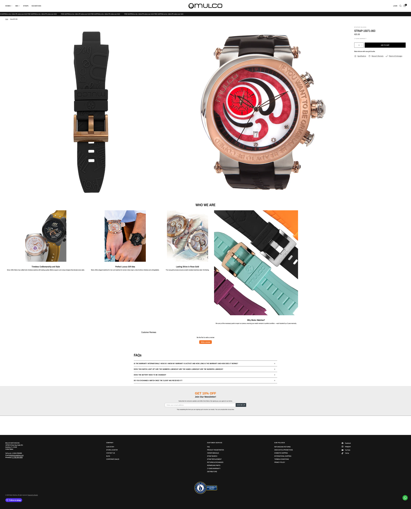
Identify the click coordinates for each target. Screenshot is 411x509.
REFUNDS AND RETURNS (282, 447)
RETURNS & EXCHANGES (215, 462)
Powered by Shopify (33, 495)
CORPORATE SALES (112, 459)
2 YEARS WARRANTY (213, 468)
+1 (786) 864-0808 (17, 457)
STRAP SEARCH (212, 456)
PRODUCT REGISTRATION (215, 450)
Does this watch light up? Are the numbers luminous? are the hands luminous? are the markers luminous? (178, 369)
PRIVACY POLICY (279, 462)
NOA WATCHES (36, 6)
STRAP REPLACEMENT (214, 459)
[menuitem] (9, 6)
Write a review (205, 342)
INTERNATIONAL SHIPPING (282, 456)
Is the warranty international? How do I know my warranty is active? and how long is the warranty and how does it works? (186, 363)
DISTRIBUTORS (212, 471)
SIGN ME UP (241, 405)
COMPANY (110, 442)
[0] (404, 6)
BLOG (108, 456)
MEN (16, 6)
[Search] (400, 6)
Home (6, 19)
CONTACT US (110, 453)
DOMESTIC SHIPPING (281, 453)
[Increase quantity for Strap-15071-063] (361, 45)
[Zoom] (172, 31)
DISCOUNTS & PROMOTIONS (283, 450)
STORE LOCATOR (112, 450)
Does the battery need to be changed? (150, 375)
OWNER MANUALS (213, 453)
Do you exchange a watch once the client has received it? (158, 380)
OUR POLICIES (279, 442)
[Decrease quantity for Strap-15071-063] (356, 45)
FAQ (208, 447)
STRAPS (25, 6)
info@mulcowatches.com (16, 455)
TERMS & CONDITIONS (281, 459)
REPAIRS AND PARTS (213, 465)
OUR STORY (110, 447)
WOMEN (8, 6)
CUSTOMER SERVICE (214, 442)
